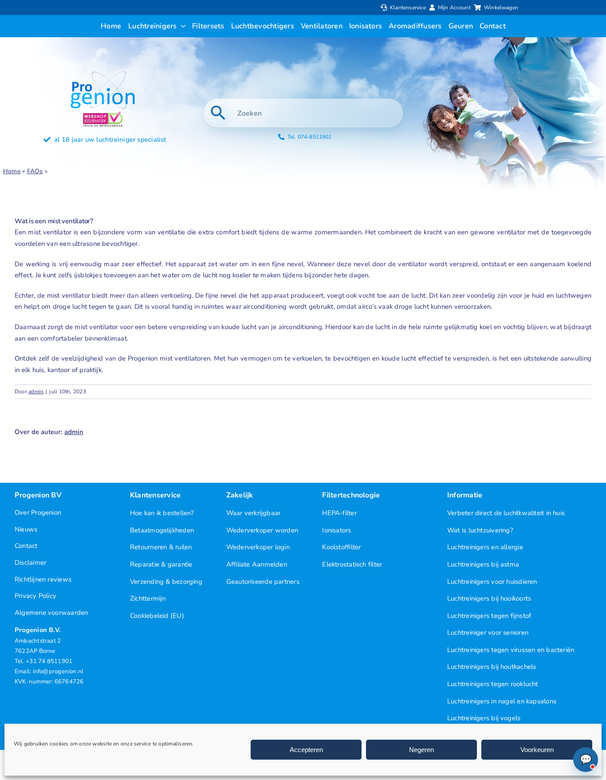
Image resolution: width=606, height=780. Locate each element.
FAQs (35, 171)
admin (35, 391)
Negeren (421, 749)
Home (11, 171)
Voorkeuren (537, 749)
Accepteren (306, 749)
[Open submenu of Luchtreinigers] (181, 26)
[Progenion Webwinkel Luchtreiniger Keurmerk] (103, 114)
